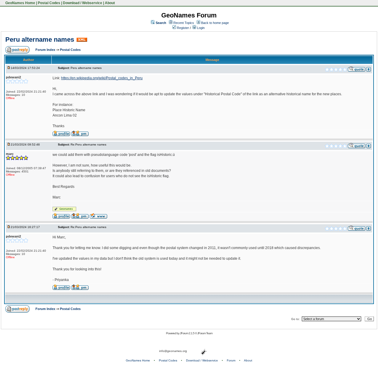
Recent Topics (183, 23)
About (110, 3)
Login (200, 28)
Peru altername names (39, 39)
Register (182, 28)
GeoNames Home (19, 3)
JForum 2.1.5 (187, 333)
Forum (231, 360)
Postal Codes (49, 3)
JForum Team (204, 333)
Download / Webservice (82, 3)
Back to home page (215, 23)
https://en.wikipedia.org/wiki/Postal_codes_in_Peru (102, 78)
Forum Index (45, 49)
